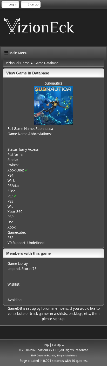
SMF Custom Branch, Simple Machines (53, 355)
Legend (14, 268)
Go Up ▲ (58, 345)
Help (46, 345)
